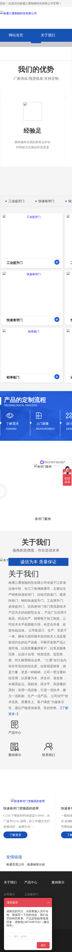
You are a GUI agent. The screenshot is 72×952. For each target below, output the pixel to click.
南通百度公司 (15, 864)
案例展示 (58, 882)
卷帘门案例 (40, 519)
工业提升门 (16, 201)
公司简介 (9, 894)
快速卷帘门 (46, 201)
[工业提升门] (56, 262)
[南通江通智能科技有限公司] (18, 16)
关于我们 (48, 35)
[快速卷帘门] (56, 319)
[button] (36, 42)
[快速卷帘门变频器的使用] (28, 801)
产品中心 (30, 882)
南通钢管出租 (36, 864)
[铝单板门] (56, 376)
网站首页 (16, 35)
